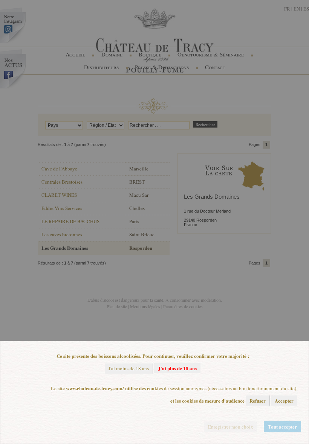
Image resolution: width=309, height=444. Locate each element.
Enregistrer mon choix (230, 426)
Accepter (284, 400)
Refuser (257, 400)
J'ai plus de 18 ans (177, 368)
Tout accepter (282, 426)
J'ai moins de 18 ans (129, 368)
